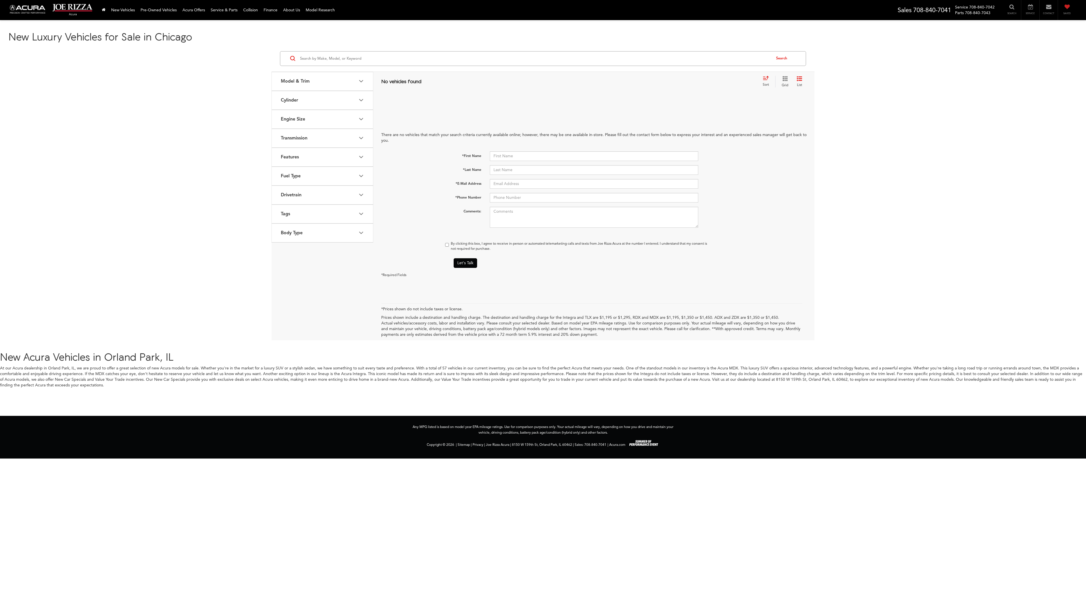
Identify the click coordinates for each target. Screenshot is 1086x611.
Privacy (478, 445)
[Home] (103, 10)
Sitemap (464, 445)
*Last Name (472, 169)
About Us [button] (291, 10)
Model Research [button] (320, 10)
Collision (250, 10)
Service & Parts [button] (224, 10)
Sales (905, 10)
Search (781, 58)
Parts (959, 12)
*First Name (471, 156)
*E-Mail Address (468, 183)
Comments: (472, 211)
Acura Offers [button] (193, 10)
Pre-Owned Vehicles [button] (159, 10)
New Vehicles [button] (123, 10)
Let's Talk (465, 263)
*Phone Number (468, 197)
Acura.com (617, 445)
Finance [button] (270, 10)
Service (961, 7)
